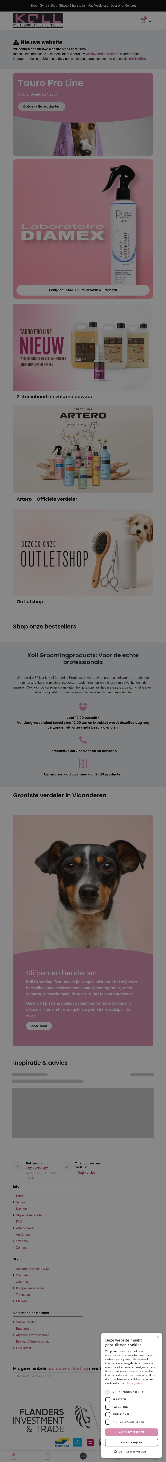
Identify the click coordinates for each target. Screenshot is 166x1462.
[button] (131, 1451)
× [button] (157, 1337)
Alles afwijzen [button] (131, 1442)
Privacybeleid (135, 1383)
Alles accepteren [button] (131, 1432)
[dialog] (131, 1395)
